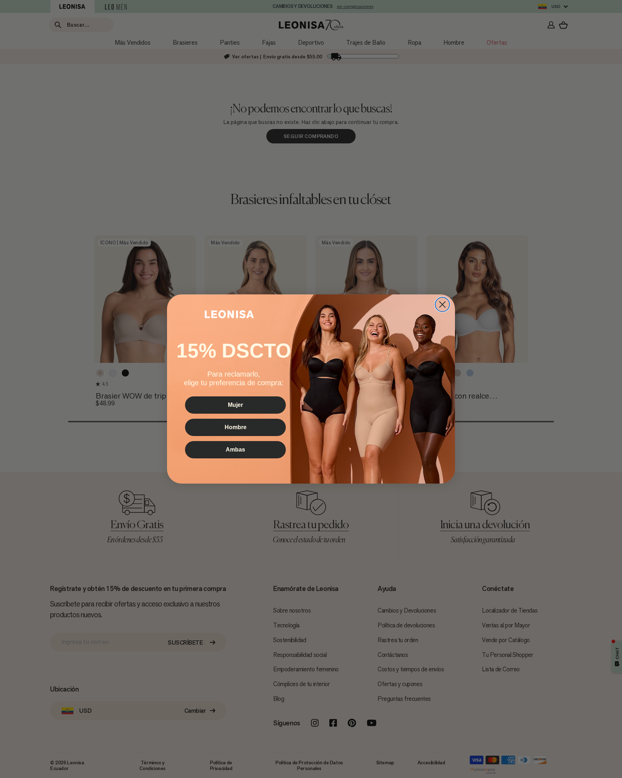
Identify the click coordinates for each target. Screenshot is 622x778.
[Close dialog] (442, 304)
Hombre (236, 427)
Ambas (235, 449)
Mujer (235, 405)
